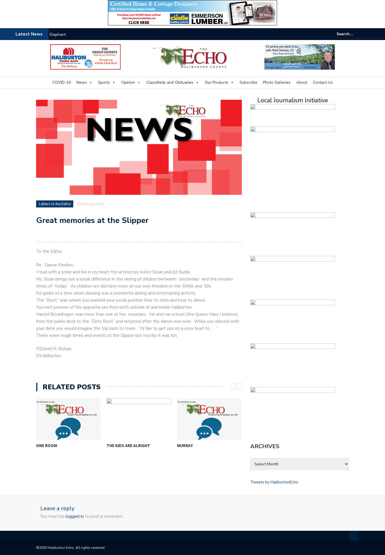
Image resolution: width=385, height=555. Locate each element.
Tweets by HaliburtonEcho (274, 482)
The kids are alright (128, 445)
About (301, 82)
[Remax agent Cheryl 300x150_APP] (292, 233)
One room (46, 445)
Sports (104, 82)
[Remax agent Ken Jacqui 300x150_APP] (292, 320)
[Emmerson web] (192, 12)
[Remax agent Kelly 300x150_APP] (292, 364)
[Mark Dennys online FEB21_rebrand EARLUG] (299, 56)
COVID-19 (61, 82)
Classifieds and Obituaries (169, 82)
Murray (185, 445)
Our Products (216, 82)
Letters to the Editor (55, 204)
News (81, 82)
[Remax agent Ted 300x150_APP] (292, 407)
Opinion (128, 82)
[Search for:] (354, 34)
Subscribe (248, 82)
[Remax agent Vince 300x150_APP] (292, 276)
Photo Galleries (277, 82)
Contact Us (323, 82)
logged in (75, 516)
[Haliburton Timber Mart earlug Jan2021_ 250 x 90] (85, 56)
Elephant (58, 34)
